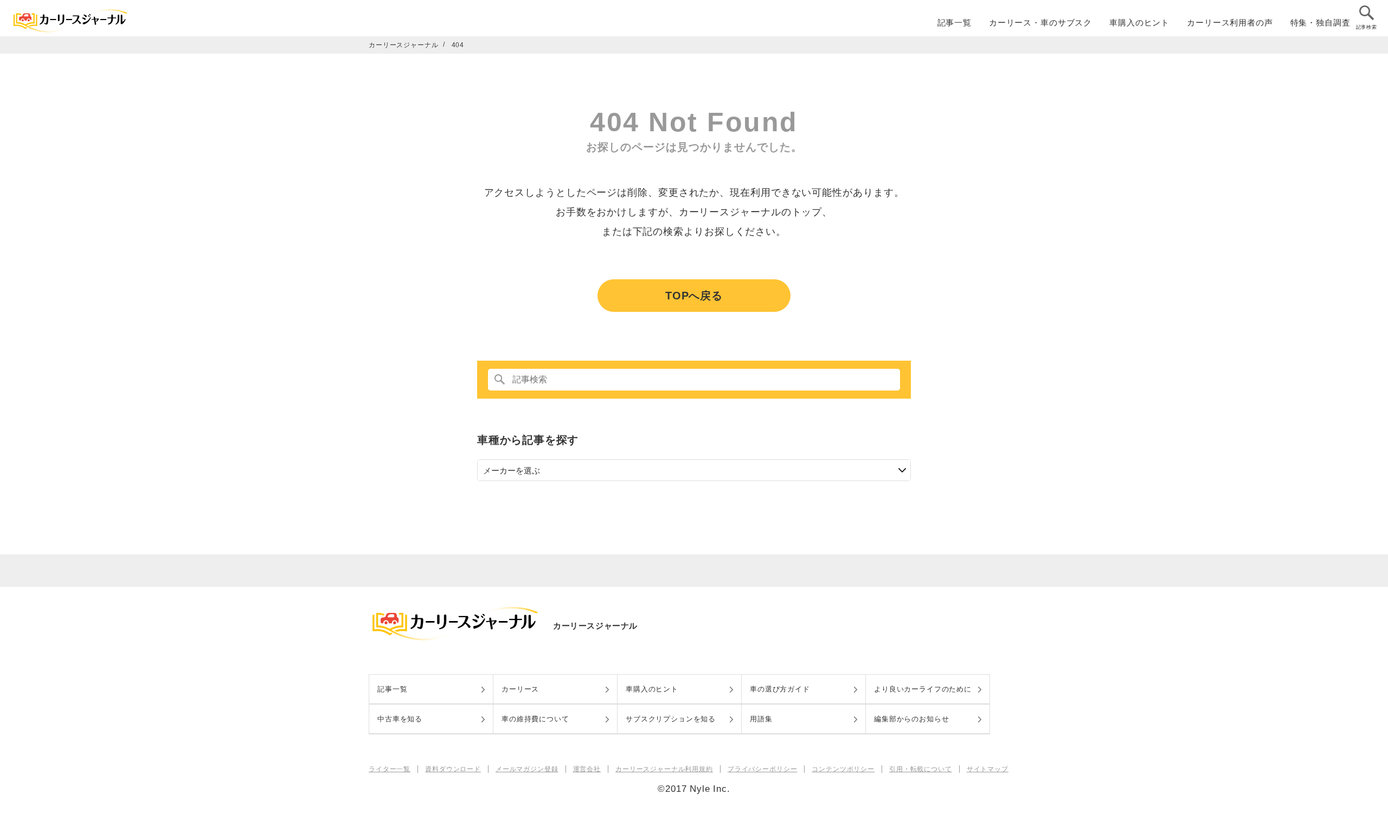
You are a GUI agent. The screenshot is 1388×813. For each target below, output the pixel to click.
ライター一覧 (389, 769)
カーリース (520, 689)
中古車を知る (399, 719)
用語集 (761, 719)
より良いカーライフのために (923, 689)
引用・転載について (920, 769)
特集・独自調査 (1320, 22)
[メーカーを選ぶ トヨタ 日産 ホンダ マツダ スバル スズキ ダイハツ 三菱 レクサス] (694, 470)
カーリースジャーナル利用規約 (664, 769)
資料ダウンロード (453, 769)
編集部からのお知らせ (911, 719)
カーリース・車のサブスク (1040, 22)
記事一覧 (954, 22)
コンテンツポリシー (843, 769)
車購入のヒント (1139, 22)
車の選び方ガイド (780, 689)
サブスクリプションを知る (671, 719)
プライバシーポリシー (763, 769)
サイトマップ (987, 769)
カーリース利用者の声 (1230, 22)
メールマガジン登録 (527, 769)
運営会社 (587, 769)
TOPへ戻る (694, 296)
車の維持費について (535, 719)
